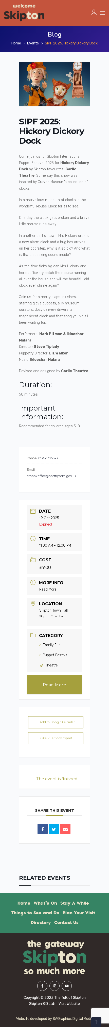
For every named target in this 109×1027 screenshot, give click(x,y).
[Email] (65, 829)
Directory (41, 922)
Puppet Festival (55, 655)
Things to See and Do (35, 913)
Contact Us (66, 922)
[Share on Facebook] (43, 829)
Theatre (51, 665)
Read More (48, 589)
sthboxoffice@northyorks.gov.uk (51, 476)
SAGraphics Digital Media (73, 1019)
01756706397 (48, 458)
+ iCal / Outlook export (56, 738)
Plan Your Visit (79, 913)
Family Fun (52, 645)
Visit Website (69, 1004)
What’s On (45, 903)
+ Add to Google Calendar (56, 722)
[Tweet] (54, 829)
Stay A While (74, 903)
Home (16, 43)
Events (33, 43)
